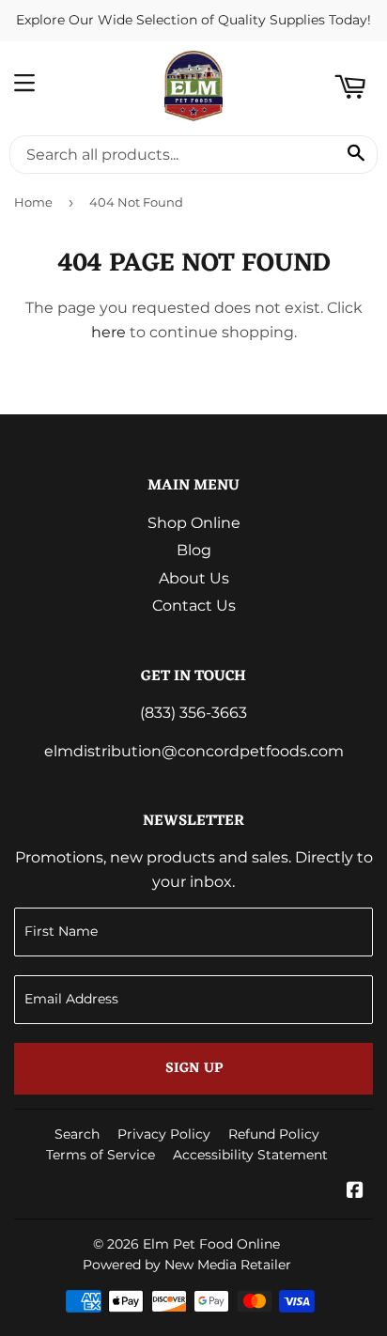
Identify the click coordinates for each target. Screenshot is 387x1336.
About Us (194, 578)
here (108, 332)
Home (33, 202)
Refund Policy (273, 1134)
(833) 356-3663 (193, 713)
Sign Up (194, 1068)
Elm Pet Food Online (211, 1243)
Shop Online (193, 523)
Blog (194, 550)
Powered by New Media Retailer (187, 1264)
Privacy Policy (163, 1134)
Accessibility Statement (250, 1154)
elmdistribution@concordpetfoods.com (194, 751)
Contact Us (194, 605)
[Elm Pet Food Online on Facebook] (355, 1192)
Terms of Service (100, 1154)
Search (77, 1134)
